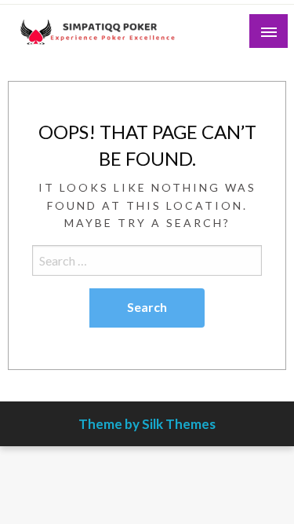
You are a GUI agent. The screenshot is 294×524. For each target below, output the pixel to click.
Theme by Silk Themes (147, 424)
